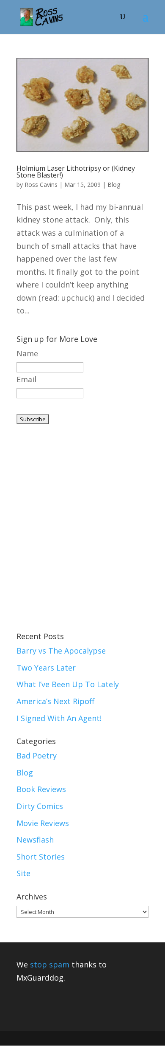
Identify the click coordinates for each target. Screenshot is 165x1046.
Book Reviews (41, 789)
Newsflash (35, 840)
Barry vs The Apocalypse (61, 651)
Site (23, 873)
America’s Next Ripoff (55, 701)
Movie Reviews (42, 823)
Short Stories (40, 856)
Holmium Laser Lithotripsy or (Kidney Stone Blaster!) (75, 172)
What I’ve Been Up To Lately (67, 684)
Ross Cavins (41, 184)
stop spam (49, 964)
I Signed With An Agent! (59, 718)
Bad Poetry (36, 755)
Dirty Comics (39, 806)
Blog (113, 184)
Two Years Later (46, 668)
